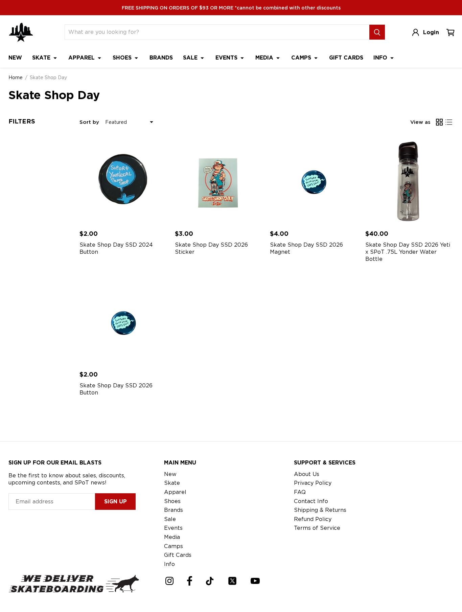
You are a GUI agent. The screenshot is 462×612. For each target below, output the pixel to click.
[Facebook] (189, 581)
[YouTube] (255, 581)
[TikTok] (210, 581)
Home (15, 77)
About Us (306, 474)
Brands (161, 57)
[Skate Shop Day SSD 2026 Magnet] (314, 180)
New (15, 57)
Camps (302, 57)
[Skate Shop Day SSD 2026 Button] (123, 321)
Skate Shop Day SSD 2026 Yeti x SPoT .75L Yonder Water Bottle (407, 252)
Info (381, 57)
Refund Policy (312, 519)
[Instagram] (169, 581)
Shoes (123, 57)
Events (227, 57)
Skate (42, 57)
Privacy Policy (312, 483)
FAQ (300, 492)
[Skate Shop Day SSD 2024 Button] (123, 180)
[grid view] (439, 122)
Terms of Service (317, 528)
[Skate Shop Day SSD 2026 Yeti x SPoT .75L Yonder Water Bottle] (409, 180)
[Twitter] (232, 581)
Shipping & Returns (320, 510)
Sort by (89, 122)
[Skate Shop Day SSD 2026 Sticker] (219, 180)
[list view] (449, 122)
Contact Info (311, 501)
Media (265, 57)
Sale (191, 57)
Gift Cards (346, 57)
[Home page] (21, 32)
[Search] (377, 32)
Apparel (82, 57)
